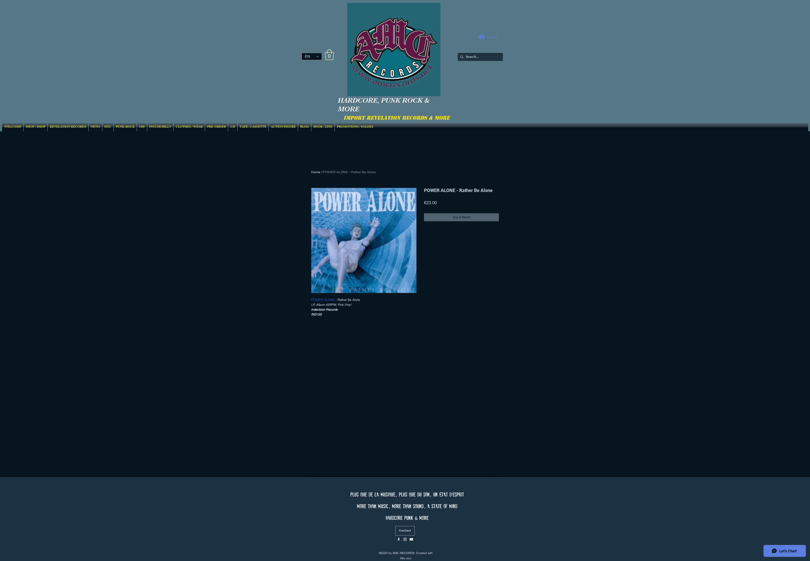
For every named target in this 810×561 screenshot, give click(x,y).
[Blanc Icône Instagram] (405, 539)
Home (315, 172)
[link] (329, 54)
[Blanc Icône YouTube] (411, 539)
